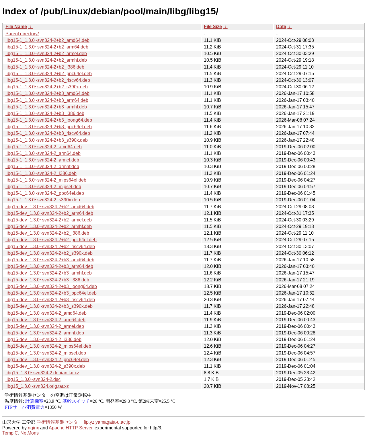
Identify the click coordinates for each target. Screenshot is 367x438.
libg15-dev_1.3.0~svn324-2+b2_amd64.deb (49, 206)
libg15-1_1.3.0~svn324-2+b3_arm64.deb (46, 100)
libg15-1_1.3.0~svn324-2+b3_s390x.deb (46, 140)
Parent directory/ (22, 33)
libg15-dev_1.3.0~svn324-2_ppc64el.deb (47, 359)
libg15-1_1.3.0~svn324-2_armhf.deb (42, 166)
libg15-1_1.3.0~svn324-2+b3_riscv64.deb (47, 133)
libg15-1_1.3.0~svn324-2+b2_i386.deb (44, 67)
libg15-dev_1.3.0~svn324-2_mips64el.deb (48, 346)
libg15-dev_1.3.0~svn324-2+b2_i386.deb (47, 233)
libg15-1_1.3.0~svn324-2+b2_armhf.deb (46, 60)
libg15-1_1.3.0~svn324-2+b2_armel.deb (46, 53)
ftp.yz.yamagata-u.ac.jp (107, 422)
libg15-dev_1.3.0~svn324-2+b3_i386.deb (47, 279)
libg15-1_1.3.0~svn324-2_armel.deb (42, 159)
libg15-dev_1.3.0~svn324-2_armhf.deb (44, 332)
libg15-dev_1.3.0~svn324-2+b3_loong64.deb (51, 286)
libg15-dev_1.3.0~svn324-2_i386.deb (43, 339)
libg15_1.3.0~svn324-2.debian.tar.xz (42, 372)
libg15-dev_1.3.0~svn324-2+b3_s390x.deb (49, 306)
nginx (33, 427)
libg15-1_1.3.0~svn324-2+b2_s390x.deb (46, 86)
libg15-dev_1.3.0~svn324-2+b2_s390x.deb (49, 253)
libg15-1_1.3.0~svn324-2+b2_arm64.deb (46, 46)
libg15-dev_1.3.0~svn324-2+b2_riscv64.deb (50, 246)
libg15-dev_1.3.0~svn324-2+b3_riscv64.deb (50, 299)
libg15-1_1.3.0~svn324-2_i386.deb (41, 173)
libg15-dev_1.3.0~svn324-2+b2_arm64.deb (49, 213)
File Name (16, 26)
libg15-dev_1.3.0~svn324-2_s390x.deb (45, 366)
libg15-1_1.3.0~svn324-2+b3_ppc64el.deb (48, 126)
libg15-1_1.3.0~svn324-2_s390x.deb (42, 199)
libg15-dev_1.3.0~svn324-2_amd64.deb (46, 313)
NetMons (29, 433)
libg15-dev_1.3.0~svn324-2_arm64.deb (45, 319)
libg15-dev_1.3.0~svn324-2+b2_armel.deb (48, 219)
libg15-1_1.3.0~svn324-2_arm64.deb (43, 153)
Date (281, 26)
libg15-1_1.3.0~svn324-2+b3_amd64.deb (47, 93)
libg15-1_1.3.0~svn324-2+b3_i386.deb (44, 113)
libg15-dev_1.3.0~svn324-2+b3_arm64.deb (49, 266)
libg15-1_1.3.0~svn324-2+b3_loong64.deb (48, 120)
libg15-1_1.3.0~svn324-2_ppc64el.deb (44, 193)
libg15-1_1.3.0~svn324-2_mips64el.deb (45, 180)
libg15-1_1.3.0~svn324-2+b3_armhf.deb (46, 106)
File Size (213, 26)
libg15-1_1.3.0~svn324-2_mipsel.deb (43, 186)
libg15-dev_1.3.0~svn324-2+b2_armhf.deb (48, 226)
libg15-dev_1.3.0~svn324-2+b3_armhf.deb (48, 272)
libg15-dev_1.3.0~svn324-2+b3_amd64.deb (49, 259)
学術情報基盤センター (60, 422)
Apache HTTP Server (70, 427)
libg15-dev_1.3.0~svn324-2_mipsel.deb (45, 353)
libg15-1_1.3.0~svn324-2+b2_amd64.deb (47, 40)
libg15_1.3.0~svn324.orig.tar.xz (37, 386)
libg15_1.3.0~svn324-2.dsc (32, 379)
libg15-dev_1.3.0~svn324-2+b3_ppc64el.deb (51, 293)
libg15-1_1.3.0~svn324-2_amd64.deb (43, 146)
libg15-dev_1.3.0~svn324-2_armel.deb (44, 326)
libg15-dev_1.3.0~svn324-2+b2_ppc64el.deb (51, 239)
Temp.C (10, 433)
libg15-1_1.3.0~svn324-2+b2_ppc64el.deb (48, 73)
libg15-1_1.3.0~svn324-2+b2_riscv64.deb (47, 80)
